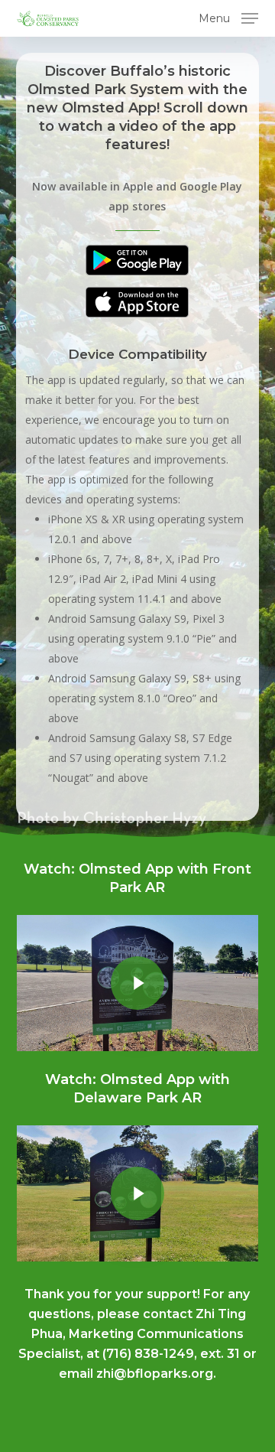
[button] (228, 17)
